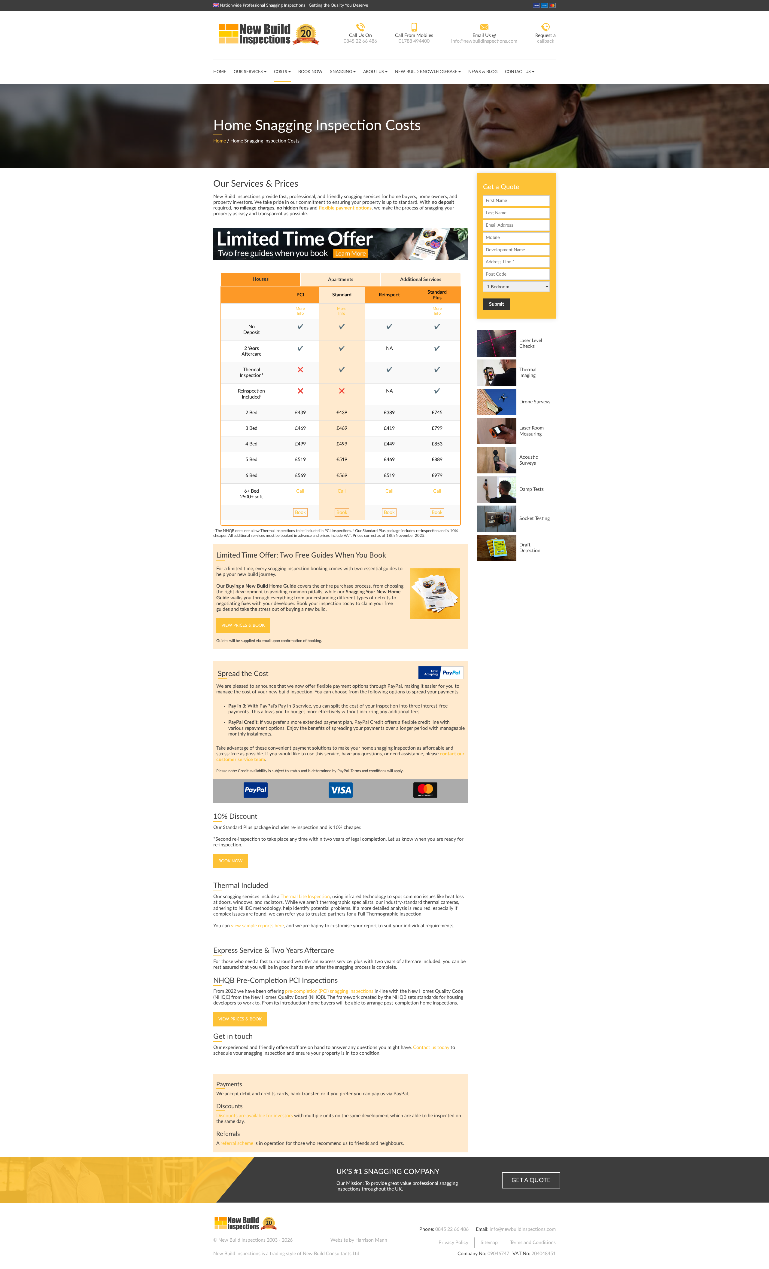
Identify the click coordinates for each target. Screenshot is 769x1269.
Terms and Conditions (533, 1242)
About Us (373, 72)
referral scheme (236, 1143)
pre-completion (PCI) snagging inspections (329, 991)
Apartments (340, 279)
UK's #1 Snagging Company (387, 1172)
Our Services (248, 72)
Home (219, 72)
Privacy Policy (453, 1242)
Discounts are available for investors (254, 1115)
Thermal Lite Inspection (305, 896)
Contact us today (431, 1047)
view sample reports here (257, 925)
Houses (261, 279)
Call (300, 491)
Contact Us (518, 72)
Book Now (310, 72)
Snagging (341, 72)
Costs (280, 72)
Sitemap (489, 1242)
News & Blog (482, 72)
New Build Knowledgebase (426, 72)
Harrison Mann (371, 1240)
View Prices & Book (243, 625)
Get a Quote (531, 1180)
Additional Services (420, 279)
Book (300, 512)
